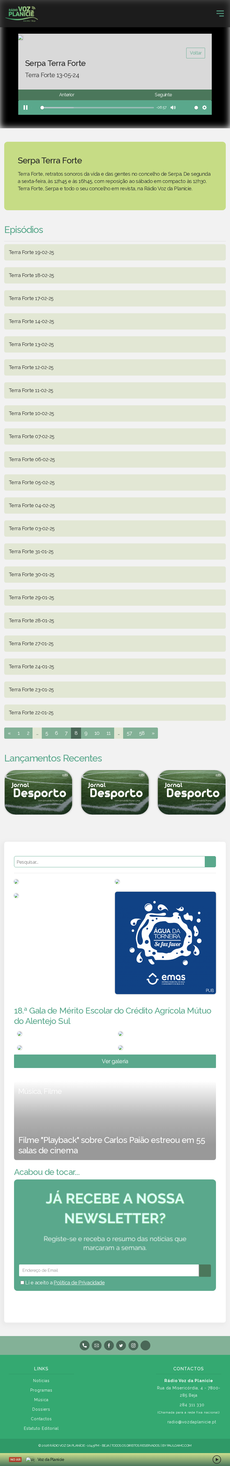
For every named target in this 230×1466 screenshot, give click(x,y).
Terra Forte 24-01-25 (31, 666)
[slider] (92, 107)
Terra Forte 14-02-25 (31, 321)
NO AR (15, 1460)
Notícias (41, 1380)
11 (109, 733)
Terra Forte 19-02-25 (31, 252)
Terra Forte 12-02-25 (31, 367)
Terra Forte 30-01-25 (31, 574)
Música (41, 1400)
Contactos (41, 1419)
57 (129, 733)
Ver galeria (115, 1061)
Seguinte (163, 94)
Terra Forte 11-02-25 (31, 390)
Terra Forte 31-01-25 (31, 551)
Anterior (66, 94)
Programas (41, 1390)
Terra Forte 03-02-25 (31, 528)
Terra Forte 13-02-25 (31, 344)
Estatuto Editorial (41, 1428)
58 (142, 733)
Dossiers (41, 1409)
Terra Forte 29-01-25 (31, 597)
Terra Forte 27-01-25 (31, 643)
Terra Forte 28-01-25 (31, 620)
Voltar (195, 53)
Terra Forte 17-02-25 (31, 298)
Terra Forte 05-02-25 (31, 482)
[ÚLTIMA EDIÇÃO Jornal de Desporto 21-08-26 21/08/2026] (115, 792)
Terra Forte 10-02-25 (31, 413)
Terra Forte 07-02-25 (31, 436)
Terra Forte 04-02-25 (32, 505)
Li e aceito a (64, 1283)
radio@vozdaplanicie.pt (191, 1422)
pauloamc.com (179, 1445)
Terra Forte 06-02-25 (32, 459)
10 (97, 733)
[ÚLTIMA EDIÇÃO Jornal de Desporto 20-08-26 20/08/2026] (192, 792)
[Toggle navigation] (220, 13)
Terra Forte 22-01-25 (31, 712)
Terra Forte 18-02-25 (31, 275)
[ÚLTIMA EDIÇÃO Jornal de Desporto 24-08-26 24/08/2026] (38, 792)
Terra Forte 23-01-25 (31, 689)
